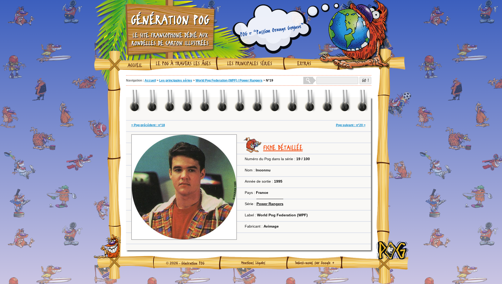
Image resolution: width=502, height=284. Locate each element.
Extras (304, 63)
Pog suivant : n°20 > (351, 125)
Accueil (135, 65)
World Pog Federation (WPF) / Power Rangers (229, 80)
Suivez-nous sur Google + (314, 262)
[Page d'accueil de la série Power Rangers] (269, 197)
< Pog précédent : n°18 (148, 125)
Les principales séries (249, 63)
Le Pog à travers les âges (183, 63)
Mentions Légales (253, 262)
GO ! (365, 80)
